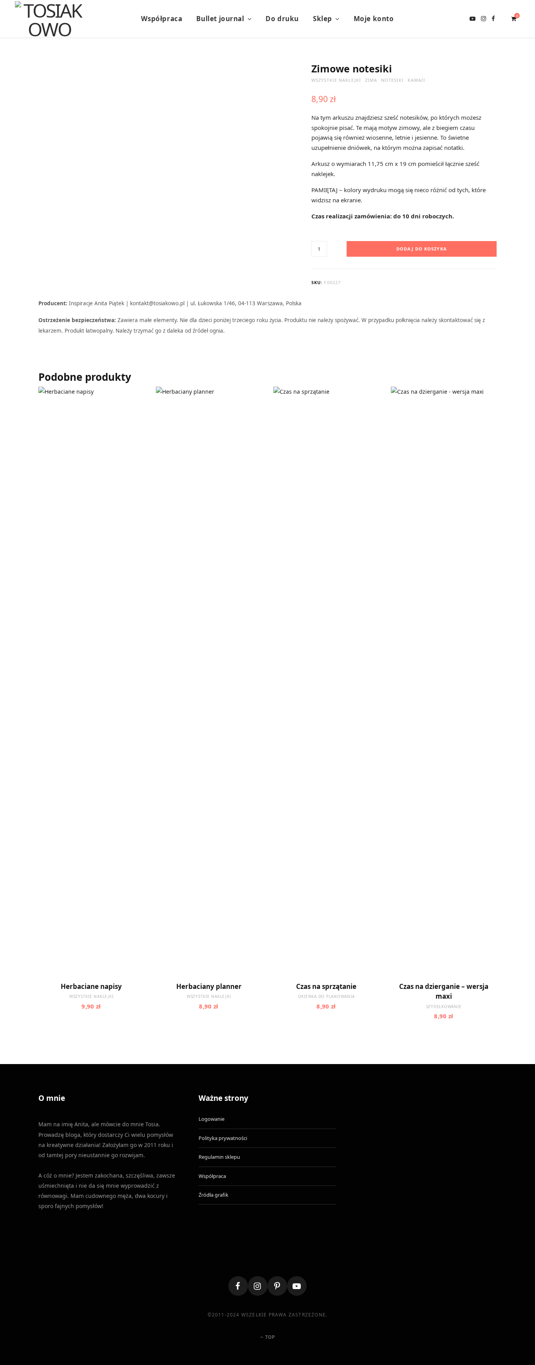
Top (269, 1337)
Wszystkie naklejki (336, 80)
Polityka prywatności (223, 1138)
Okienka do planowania (326, 996)
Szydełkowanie (444, 1006)
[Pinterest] (277, 1286)
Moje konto (374, 18)
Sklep (322, 18)
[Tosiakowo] (49, 18)
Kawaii (416, 80)
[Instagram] (258, 1286)
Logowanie (211, 1118)
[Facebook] (238, 1286)
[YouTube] (297, 1286)
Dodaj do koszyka (421, 249)
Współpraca (161, 18)
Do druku (282, 18)
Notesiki (392, 80)
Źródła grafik (213, 1194)
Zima (371, 80)
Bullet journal (220, 18)
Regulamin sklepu (219, 1156)
